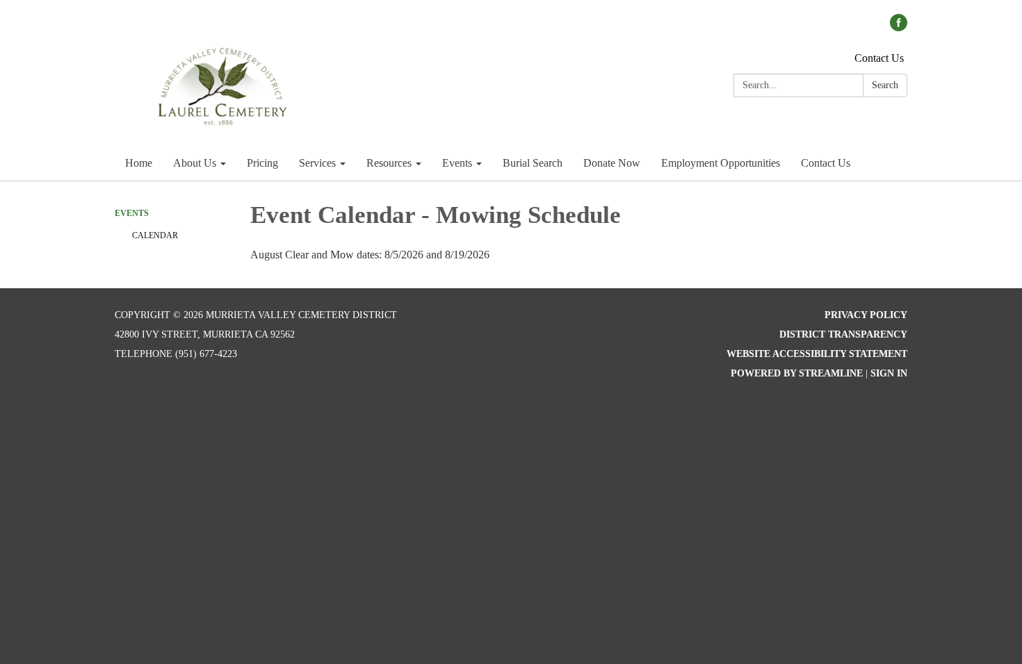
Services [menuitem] (317, 163)
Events (132, 213)
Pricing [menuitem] (262, 163)
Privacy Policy (866, 315)
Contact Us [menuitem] (825, 163)
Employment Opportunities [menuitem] (720, 163)
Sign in (888, 373)
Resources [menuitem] (389, 163)
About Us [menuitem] (194, 163)
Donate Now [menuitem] (611, 163)
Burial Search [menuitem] (532, 163)
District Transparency (843, 334)
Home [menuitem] (138, 163)
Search (885, 85)
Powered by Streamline (797, 373)
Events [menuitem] (457, 163)
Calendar (155, 235)
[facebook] (898, 27)
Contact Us (879, 58)
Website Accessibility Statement (817, 354)
